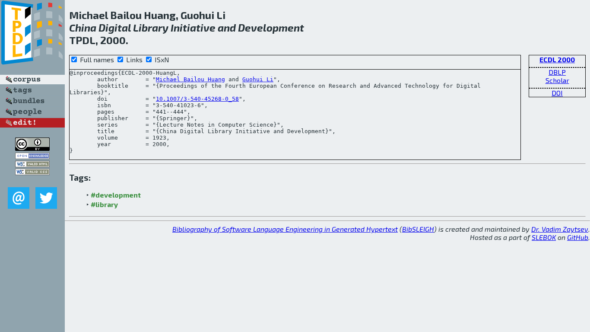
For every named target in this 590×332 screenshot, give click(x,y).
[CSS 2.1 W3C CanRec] (32, 181)
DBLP (557, 72)
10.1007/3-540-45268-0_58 (197, 99)
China (82, 27)
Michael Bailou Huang (190, 79)
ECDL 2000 (557, 59)
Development (271, 27)
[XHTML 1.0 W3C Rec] (32, 164)
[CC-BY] (32, 148)
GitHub (577, 237)
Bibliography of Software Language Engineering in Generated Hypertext (285, 229)
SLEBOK (544, 237)
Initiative (193, 27)
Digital (114, 27)
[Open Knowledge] (32, 156)
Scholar (557, 80)
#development (116, 195)
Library (150, 27)
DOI (557, 93)
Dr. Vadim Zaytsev (559, 229)
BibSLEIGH (418, 229)
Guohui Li (257, 79)
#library (104, 204)
